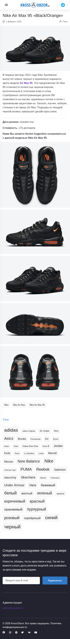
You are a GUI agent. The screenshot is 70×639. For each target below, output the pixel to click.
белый (10, 493)
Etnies (6, 446)
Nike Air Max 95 (37, 405)
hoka (16, 446)
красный (37, 501)
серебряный (32, 518)
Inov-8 (46, 446)
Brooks (22, 438)
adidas (11, 430)
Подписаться (55, 580)
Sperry (43, 478)
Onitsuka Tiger (10, 470)
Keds (7, 453)
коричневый (14, 501)
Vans (32, 485)
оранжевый (13, 509)
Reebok (42, 469)
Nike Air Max (19, 405)
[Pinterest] (16, 632)
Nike (6, 405)
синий (51, 517)
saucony (10, 477)
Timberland (54, 478)
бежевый (48, 485)
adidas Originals (28, 431)
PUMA (26, 469)
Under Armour (14, 485)
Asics (8, 438)
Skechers (28, 477)
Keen (17, 453)
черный (12, 526)
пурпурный (36, 509)
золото (60, 493)
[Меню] (6, 5)
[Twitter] (22, 632)
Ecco (55, 439)
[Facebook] (4, 632)
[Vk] (29, 632)
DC (47, 439)
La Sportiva (29, 453)
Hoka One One (30, 446)
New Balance (29, 461)
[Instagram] (10, 632)
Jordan (58, 446)
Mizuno (8, 461)
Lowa (41, 453)
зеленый (44, 493)
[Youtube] (35, 632)
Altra (56, 431)
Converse (36, 439)
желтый (26, 493)
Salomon (60, 469)
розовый (11, 518)
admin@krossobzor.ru (13, 608)
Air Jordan (44, 431)
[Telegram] (63, 4)
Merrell (52, 453)
